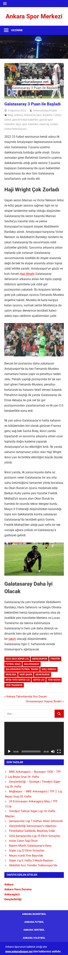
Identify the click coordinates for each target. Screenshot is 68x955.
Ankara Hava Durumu (18, 889)
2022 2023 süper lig (17, 658)
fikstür (55, 658)
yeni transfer (14, 685)
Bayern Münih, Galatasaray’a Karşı (30, 845)
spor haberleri (30, 124)
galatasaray (31, 664)
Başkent (47, 114)
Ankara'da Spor (33, 114)
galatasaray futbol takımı (22, 669)
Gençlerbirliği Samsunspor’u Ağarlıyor (32, 826)
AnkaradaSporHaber (45, 110)
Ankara (18, 114)
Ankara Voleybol (34, 937)
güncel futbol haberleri (25, 119)
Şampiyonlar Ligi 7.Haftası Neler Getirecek (36, 821)
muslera (11, 674)
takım (12, 639)
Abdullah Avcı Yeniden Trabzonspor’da (33, 865)
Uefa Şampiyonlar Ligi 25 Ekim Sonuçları (34, 836)
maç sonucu (49, 669)
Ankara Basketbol (34, 914)
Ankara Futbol (34, 921)
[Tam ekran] (59, 751)
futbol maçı (13, 664)
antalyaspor (39, 658)
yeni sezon (54, 679)
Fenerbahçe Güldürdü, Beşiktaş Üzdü (32, 831)
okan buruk (43, 674)
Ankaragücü (12, 894)
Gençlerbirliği (13, 899)
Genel (7, 119)
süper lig (44, 124)
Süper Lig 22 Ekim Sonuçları (26, 850)
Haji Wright (27, 274)
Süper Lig (38, 679)
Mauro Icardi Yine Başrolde (26, 855)
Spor (18, 124)
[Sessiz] (53, 751)
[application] (34, 738)
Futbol (57, 114)
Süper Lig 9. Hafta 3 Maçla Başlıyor (31, 860)
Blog (10, 114)
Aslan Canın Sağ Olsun (23, 840)
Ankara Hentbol (34, 929)
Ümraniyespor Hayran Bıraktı (44, 701)
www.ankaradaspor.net (19, 951)
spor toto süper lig (18, 679)
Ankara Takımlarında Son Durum (26, 696)
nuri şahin (26, 674)
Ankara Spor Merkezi (34, 16)
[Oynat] (9, 751)
